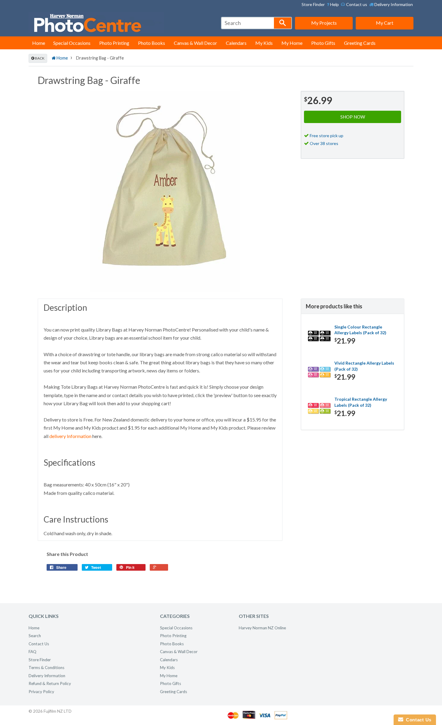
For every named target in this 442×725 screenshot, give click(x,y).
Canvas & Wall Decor (195, 43)
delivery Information (70, 436)
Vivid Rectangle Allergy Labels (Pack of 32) (364, 366)
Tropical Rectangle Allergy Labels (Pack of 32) (360, 402)
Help (334, 4)
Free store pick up (326, 135)
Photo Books (151, 43)
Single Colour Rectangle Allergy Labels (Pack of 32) (360, 329)
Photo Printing (114, 43)
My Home (291, 43)
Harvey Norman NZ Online (262, 627)
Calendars (236, 43)
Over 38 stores (324, 143)
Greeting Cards (360, 43)
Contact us (356, 4)
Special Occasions (72, 43)
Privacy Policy (41, 691)
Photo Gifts (323, 43)
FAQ (32, 651)
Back (39, 58)
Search (35, 635)
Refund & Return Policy (50, 683)
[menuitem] (332, 4)
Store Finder (313, 4)
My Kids (264, 43)
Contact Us (39, 643)
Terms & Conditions (46, 667)
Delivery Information (393, 4)
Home (38, 43)
